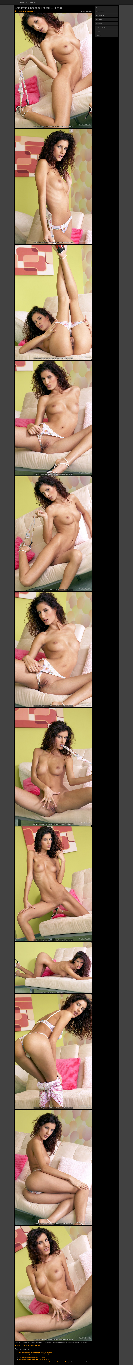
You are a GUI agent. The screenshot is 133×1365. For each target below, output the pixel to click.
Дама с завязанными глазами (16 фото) (30, 1355)
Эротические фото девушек (25, 2)
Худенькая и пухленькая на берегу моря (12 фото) (34, 1359)
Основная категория (23, 11)
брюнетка (19, 1345)
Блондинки (99, 19)
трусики (25, 1345)
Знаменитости (100, 15)
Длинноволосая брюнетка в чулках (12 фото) (32, 1357)
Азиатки (98, 35)
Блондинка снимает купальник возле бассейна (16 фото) (35, 1352)
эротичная (38, 1345)
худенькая (31, 1345)
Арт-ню (98, 31)
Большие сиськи (100, 27)
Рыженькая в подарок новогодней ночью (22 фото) (34, 1354)
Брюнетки (32, 11)
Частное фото (100, 11)
